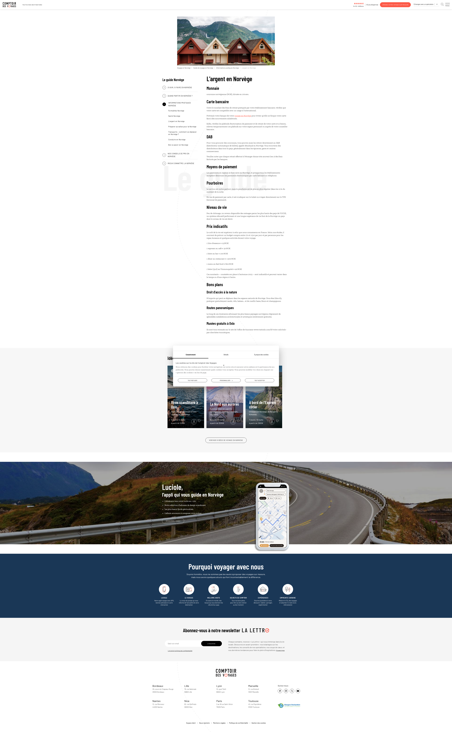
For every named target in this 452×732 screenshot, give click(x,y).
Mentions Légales (219, 723)
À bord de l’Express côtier (263, 408)
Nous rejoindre (204, 723)
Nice (186, 700)
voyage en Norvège (242, 116)
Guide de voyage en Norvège (203, 68)
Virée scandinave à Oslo (184, 408)
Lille (186, 685)
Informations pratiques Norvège (227, 68)
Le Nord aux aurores (224, 409)
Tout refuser (192, 380)
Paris (219, 700)
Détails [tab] (226, 354)
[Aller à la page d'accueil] (10, 5)
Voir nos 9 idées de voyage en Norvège (226, 440)
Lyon (219, 685)
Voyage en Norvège (183, 68)
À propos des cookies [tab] (261, 354)
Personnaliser (225, 380)
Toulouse (253, 700)
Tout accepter (259, 380)
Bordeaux (157, 685)
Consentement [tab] (191, 354)
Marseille (253, 685)
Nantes (156, 700)
